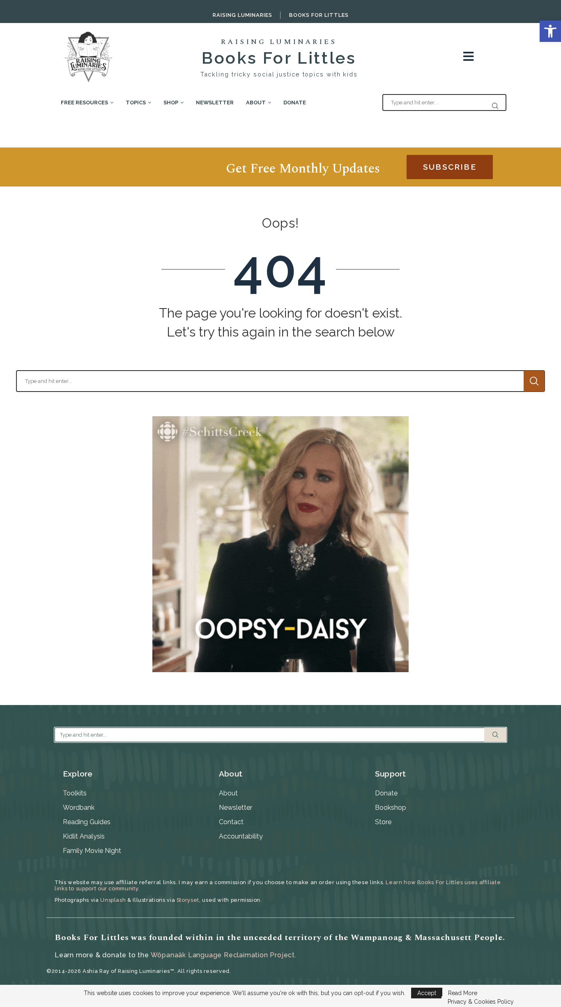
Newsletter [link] (215, 102)
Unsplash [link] (113, 900)
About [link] (256, 102)
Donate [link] (294, 102)
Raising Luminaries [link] (242, 15)
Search (534, 381)
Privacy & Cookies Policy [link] (481, 1001)
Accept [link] (426, 993)
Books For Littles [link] (319, 15)
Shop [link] (170, 102)
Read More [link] (462, 993)
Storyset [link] (188, 900)
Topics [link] (136, 102)
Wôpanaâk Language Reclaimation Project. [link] (224, 955)
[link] (550, 31)
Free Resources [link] (84, 102)
